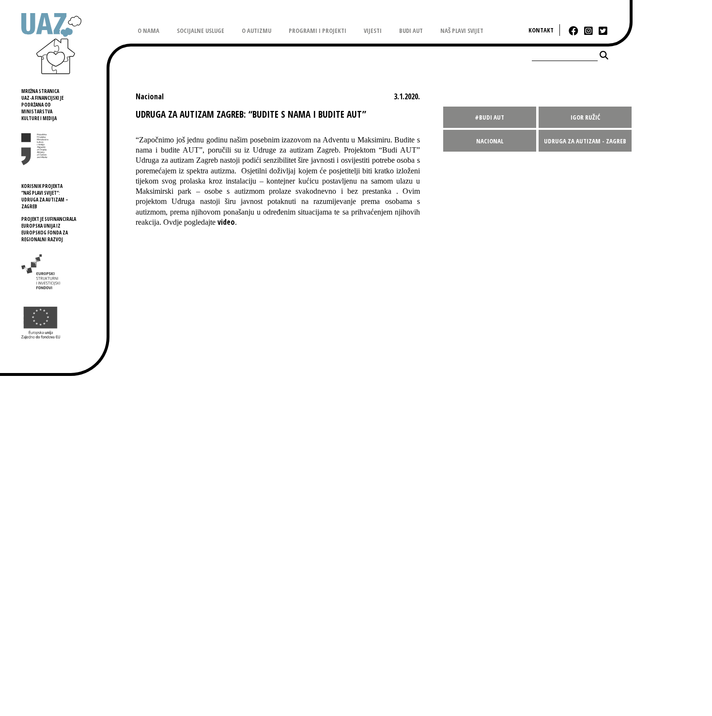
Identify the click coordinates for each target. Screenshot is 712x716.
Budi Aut (411, 30)
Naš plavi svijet (461, 30)
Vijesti (373, 30)
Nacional (489, 141)
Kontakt (541, 30)
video (226, 222)
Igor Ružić (585, 117)
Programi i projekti (317, 30)
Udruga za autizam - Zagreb (585, 141)
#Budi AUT (489, 117)
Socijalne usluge (200, 30)
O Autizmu (256, 30)
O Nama (148, 30)
